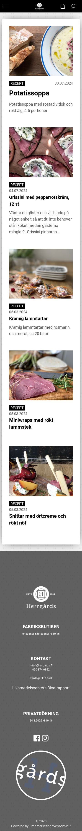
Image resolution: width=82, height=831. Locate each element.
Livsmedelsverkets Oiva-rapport (41, 687)
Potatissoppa (29, 93)
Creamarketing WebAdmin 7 (50, 826)
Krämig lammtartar (28, 318)
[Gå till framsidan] (41, 6)
